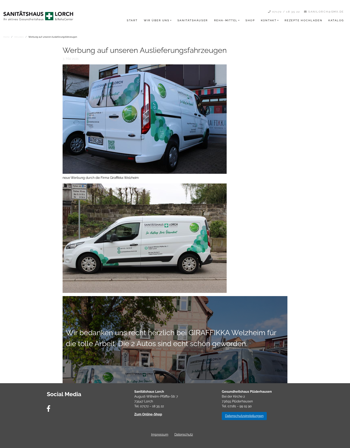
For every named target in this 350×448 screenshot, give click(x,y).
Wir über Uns (157, 20)
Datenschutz (183, 434)
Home (6, 36)
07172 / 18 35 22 (285, 11)
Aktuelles (19, 36)
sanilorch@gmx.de (325, 11)
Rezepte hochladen (303, 20)
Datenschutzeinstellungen (244, 416)
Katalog (336, 20)
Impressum (159, 434)
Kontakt (268, 20)
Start (132, 20)
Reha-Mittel (226, 20)
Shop (250, 20)
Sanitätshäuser (192, 20)
